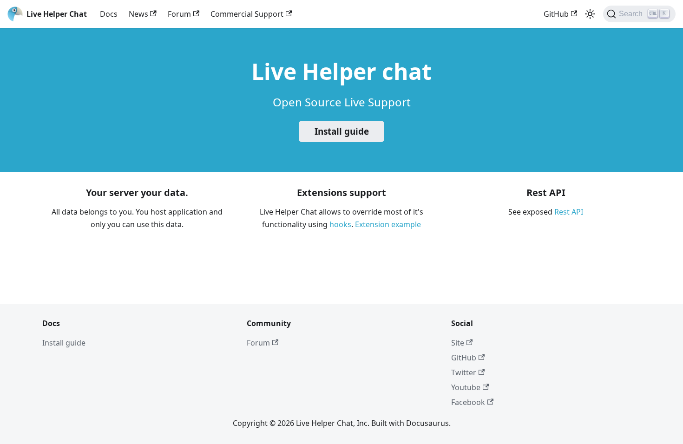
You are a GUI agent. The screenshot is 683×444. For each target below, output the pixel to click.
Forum (179, 14)
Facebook (468, 402)
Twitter (463, 372)
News (138, 14)
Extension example (388, 224)
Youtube (465, 387)
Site (457, 343)
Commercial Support (246, 14)
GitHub (556, 14)
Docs (109, 14)
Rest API (568, 212)
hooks (340, 224)
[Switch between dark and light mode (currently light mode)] (590, 14)
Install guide (342, 131)
